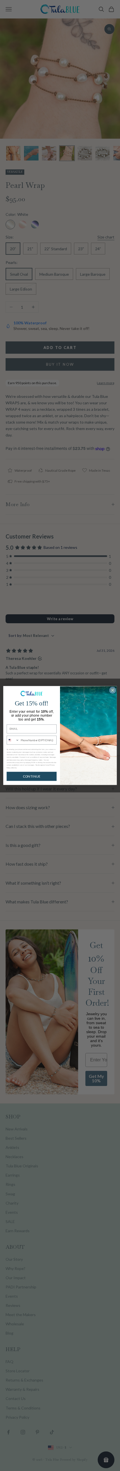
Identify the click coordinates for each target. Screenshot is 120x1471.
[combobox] (13, 740)
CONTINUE (31, 776)
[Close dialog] (112, 690)
